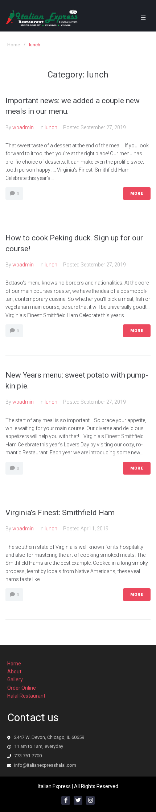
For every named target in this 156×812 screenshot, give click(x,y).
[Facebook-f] (65, 800)
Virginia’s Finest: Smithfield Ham (60, 512)
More (136, 193)
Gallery (15, 679)
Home (13, 44)
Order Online (21, 688)
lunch (51, 127)
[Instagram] (90, 800)
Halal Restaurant (26, 696)
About (14, 671)
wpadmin (23, 127)
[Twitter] (78, 800)
